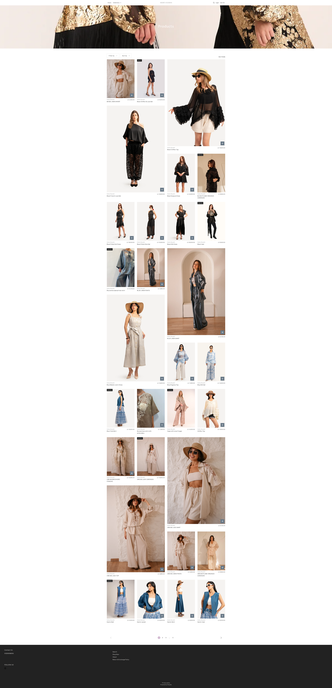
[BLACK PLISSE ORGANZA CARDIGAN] (211, 173)
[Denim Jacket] (151, 599)
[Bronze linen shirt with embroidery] (151, 408)
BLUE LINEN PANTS (143, 290)
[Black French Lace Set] (136, 149)
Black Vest (200, 244)
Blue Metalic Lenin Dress (114, 385)
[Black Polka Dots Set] (151, 221)
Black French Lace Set (114, 196)
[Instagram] (5, 668)
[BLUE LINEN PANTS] (151, 267)
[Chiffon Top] (211, 408)
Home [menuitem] (109, 2)
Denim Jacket (141, 622)
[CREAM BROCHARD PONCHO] (121, 456)
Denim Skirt (171, 622)
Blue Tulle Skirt (111, 431)
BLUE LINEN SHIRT (173, 338)
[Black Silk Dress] (181, 221)
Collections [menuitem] (116, 2)
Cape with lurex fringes (174, 431)
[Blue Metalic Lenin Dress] (136, 338)
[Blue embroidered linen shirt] (121, 267)
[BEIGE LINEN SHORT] (121, 78)
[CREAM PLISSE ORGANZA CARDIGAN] (211, 550)
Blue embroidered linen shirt (116, 290)
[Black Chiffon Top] (196, 102)
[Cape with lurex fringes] (181, 408)
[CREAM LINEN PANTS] (181, 550)
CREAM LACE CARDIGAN (145, 479)
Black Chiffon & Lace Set (145, 101)
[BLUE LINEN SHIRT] (196, 291)
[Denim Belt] (121, 599)
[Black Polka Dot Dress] (121, 221)
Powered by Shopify (166, 684)
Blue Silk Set (201, 385)
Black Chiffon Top (173, 149)
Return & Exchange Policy (121, 659)
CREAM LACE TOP (113, 576)
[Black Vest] (211, 221)
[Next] (221, 637)
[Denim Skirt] (181, 599)
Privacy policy (166, 683)
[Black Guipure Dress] (181, 173)
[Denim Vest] (211, 599)
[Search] (214, 2)
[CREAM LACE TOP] (136, 528)
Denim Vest (201, 622)
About (115, 657)
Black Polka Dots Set (143, 244)
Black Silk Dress (172, 244)
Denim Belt (110, 622)
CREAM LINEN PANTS (174, 574)
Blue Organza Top (172, 385)
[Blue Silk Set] (211, 362)
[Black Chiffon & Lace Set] (151, 78)
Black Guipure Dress (173, 196)
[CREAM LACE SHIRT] (196, 480)
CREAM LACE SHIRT (173, 527)
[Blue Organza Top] (181, 362)
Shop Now (116, 654)
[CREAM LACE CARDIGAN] (151, 456)
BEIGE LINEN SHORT (113, 101)
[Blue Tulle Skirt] (121, 408)
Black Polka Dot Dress (114, 244)
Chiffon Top (201, 431)
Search (115, 652)
